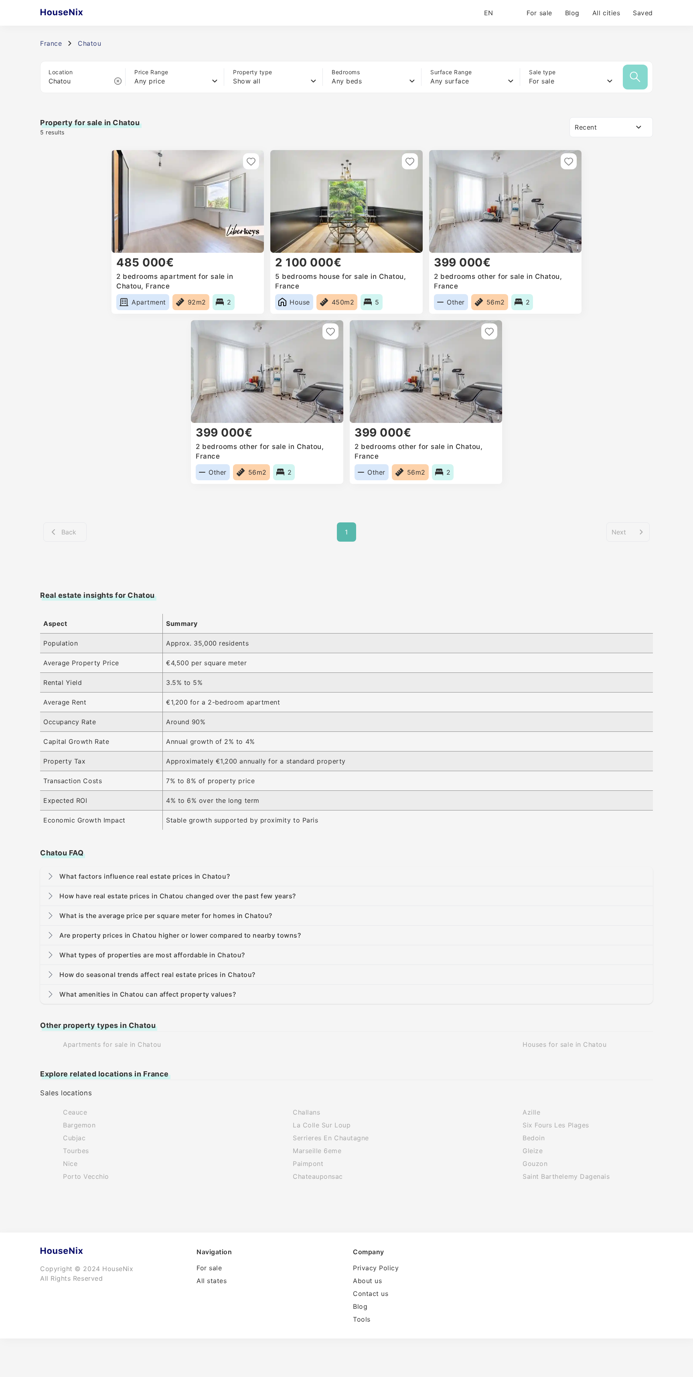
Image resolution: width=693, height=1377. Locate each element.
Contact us (370, 1294)
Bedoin (534, 1138)
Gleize (533, 1151)
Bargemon (79, 1125)
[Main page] (77, 12)
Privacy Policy (376, 1268)
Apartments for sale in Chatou (112, 1044)
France (51, 43)
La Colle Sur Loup (322, 1125)
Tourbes (76, 1151)
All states (212, 1281)
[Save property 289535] (330, 331)
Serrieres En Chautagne (331, 1138)
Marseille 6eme (317, 1151)
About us (367, 1281)
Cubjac (74, 1138)
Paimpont (308, 1164)
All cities (606, 13)
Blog (572, 13)
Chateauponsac (318, 1176)
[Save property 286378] (489, 331)
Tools (362, 1319)
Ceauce (75, 1112)
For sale (539, 13)
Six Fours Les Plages (556, 1125)
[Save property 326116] (251, 161)
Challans (306, 1112)
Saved (643, 13)
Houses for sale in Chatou (565, 1044)
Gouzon (535, 1164)
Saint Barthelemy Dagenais (566, 1176)
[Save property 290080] (569, 161)
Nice (70, 1164)
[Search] (635, 77)
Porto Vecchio (86, 1176)
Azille (531, 1112)
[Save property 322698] (410, 161)
